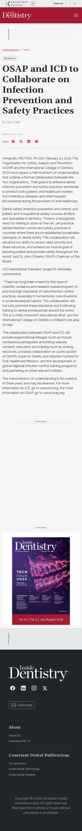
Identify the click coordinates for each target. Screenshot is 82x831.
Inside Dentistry (11, 49)
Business (10, 58)
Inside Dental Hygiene (22, 774)
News (26, 49)
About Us (14, 735)
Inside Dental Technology (24, 768)
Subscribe (25, 705)
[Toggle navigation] (76, 15)
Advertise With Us (19, 740)
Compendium (17, 763)
